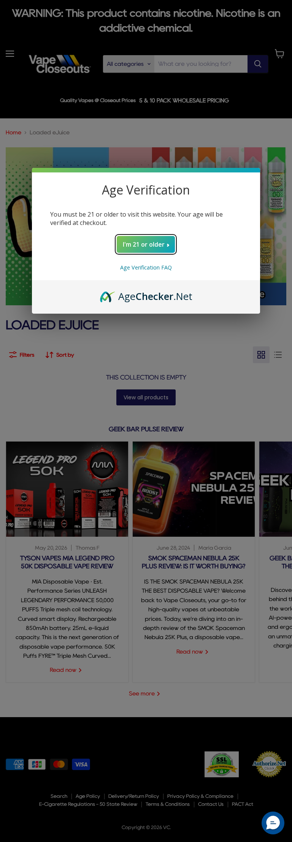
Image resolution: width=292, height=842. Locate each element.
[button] (273, 823)
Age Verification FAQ (146, 267)
